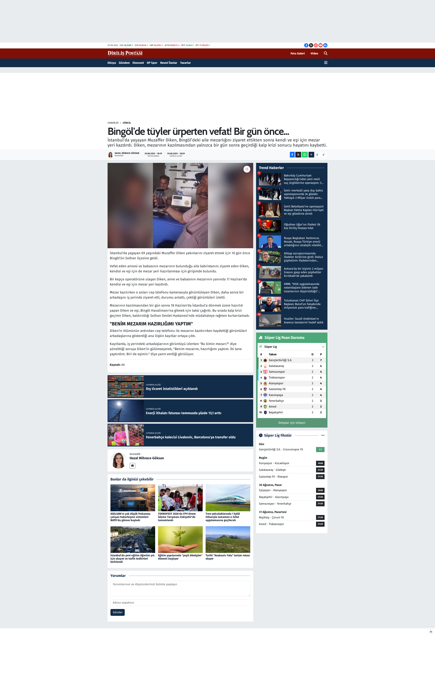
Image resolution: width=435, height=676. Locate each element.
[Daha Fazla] (311, 154)
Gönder (118, 612)
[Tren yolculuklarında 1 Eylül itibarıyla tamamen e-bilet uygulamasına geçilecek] (228, 498)
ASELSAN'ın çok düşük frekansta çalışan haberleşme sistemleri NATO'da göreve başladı (130, 517)
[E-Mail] (132, 466)
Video (314, 53)
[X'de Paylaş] (298, 154)
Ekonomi (138, 63)
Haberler (113, 122)
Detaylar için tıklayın (291, 423)
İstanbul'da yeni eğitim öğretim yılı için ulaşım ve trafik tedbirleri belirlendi (132, 558)
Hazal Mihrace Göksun (147, 458)
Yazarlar (185, 63)
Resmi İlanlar (168, 63)
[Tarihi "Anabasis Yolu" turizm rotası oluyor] (228, 539)
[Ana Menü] (325, 63)
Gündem (124, 63)
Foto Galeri (298, 53)
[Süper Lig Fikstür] (323, 435)
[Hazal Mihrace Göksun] (118, 460)
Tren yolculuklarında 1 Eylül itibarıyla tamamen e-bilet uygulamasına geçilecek (223, 517)
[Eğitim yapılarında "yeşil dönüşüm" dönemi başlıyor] (180, 539)
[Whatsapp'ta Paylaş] (305, 154)
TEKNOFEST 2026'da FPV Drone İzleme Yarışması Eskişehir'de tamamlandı (177, 517)
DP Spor (152, 63)
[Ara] (325, 53)
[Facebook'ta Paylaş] (292, 154)
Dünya (112, 63)
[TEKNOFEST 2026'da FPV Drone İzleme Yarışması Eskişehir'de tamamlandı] (180, 498)
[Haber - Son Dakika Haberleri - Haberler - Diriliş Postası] (125, 53)
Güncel (127, 122)
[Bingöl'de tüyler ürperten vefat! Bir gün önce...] (180, 205)
